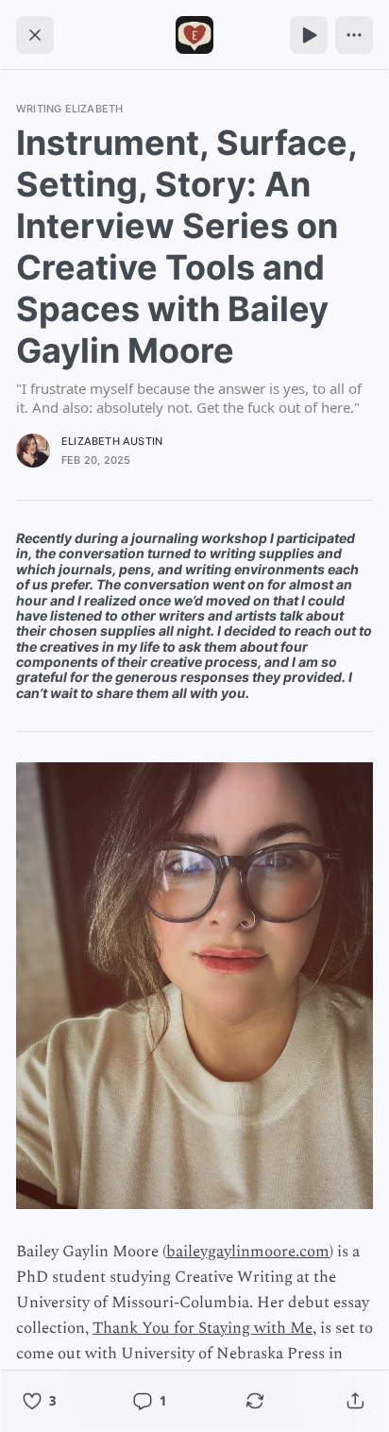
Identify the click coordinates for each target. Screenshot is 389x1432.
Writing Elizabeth (69, 108)
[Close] (35, 35)
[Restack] (255, 1401)
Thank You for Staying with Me (203, 1328)
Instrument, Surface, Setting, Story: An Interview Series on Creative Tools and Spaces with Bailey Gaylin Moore (186, 246)
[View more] (354, 35)
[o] (309, 35)
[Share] (355, 1401)
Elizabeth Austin (111, 441)
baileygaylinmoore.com (248, 1251)
